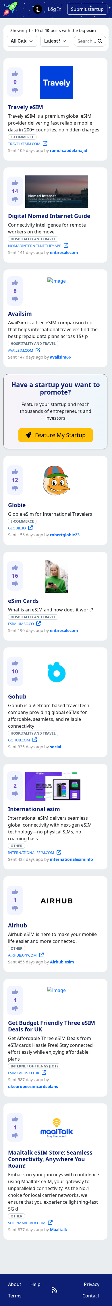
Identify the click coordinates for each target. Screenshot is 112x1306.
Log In (54, 9)
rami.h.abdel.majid (68, 150)
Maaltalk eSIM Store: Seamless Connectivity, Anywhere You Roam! (50, 1159)
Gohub (17, 696)
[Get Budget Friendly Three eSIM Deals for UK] (55, 989)
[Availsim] (55, 280)
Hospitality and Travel (33, 239)
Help (35, 1284)
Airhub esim (62, 962)
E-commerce (22, 137)
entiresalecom (64, 252)
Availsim (20, 313)
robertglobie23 (65, 534)
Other (16, 845)
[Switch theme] (37, 9)
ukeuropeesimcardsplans (33, 1086)
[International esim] (55, 785)
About (14, 1284)
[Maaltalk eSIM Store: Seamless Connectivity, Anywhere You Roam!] (55, 1127)
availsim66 (60, 357)
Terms (15, 1296)
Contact (90, 1296)
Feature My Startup (60, 435)
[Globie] (55, 480)
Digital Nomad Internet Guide (49, 216)
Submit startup (87, 9)
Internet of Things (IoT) (34, 1066)
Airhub (17, 925)
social (55, 746)
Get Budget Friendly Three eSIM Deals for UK (51, 1026)
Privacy (91, 1284)
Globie (17, 505)
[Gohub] (55, 671)
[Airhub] (55, 900)
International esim (34, 809)
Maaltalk (58, 1229)
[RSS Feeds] (54, 1290)
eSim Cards (23, 601)
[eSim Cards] (55, 575)
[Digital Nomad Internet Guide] (55, 190)
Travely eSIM (25, 107)
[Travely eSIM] (55, 81)
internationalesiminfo (71, 859)
